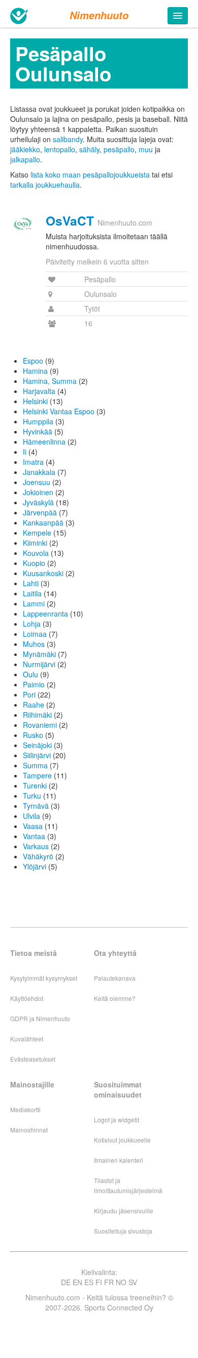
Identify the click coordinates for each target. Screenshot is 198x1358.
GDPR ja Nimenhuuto (40, 1018)
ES (88, 1282)
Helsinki (35, 401)
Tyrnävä (36, 806)
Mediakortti (25, 1109)
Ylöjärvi (34, 866)
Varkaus (36, 846)
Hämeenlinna (44, 441)
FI (98, 1282)
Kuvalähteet (26, 1038)
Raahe (33, 704)
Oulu (30, 674)
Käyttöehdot (26, 998)
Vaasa (33, 826)
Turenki (35, 785)
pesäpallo (119, 149)
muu (146, 149)
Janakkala (39, 472)
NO (121, 1282)
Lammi (34, 603)
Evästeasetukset (32, 1059)
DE (66, 1282)
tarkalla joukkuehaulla (45, 185)
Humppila (38, 421)
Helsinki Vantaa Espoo (58, 411)
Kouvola (36, 553)
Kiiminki (35, 543)
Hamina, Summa (50, 381)
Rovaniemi (40, 725)
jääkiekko (25, 149)
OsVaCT (70, 220)
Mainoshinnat (29, 1129)
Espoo (33, 361)
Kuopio (34, 563)
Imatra (33, 462)
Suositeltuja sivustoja (123, 1230)
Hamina (35, 371)
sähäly (89, 149)
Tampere (37, 775)
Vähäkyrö (38, 856)
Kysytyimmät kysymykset (43, 978)
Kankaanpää (43, 522)
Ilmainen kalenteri (118, 1160)
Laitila (32, 593)
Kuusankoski (43, 573)
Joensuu (36, 482)
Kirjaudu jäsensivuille (123, 1210)
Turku (32, 796)
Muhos (34, 644)
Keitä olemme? (115, 998)
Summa (35, 765)
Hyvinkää (37, 431)
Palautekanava (115, 978)
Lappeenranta (45, 613)
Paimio (34, 684)
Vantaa (34, 836)
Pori (29, 694)
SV (132, 1282)
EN (77, 1282)
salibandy (68, 139)
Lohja (32, 624)
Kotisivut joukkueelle (122, 1139)
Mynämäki (39, 654)
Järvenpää (40, 512)
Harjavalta (39, 391)
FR (109, 1282)
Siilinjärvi (37, 755)
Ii (24, 452)
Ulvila (31, 816)
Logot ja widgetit (116, 1119)
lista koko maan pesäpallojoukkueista (90, 174)
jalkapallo (25, 159)
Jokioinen (38, 492)
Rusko (33, 735)
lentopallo (59, 149)
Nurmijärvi (39, 664)
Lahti (31, 583)
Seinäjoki (37, 745)
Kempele (37, 533)
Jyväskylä (38, 502)
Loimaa (35, 634)
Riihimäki (37, 715)
